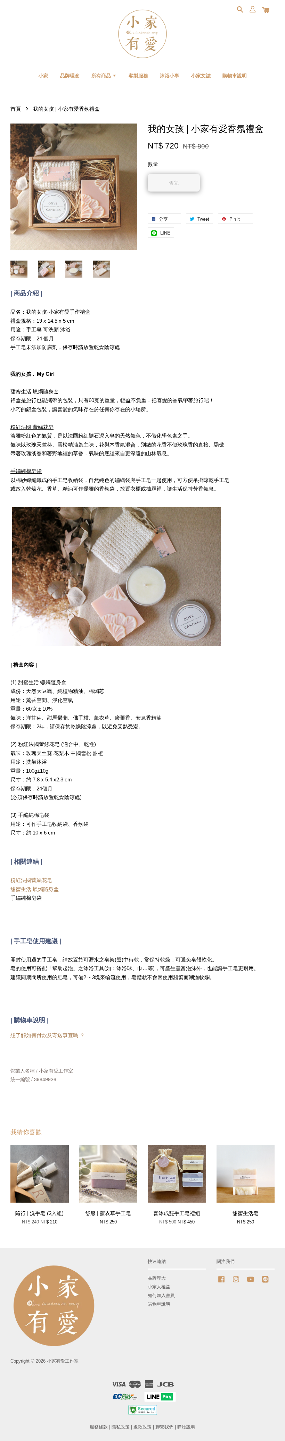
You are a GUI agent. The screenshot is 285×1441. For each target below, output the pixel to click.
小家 (43, 75)
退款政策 (142, 1427)
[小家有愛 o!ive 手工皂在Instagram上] (236, 1282)
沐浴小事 (169, 75)
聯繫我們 (164, 1427)
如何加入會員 (161, 1295)
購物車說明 (234, 75)
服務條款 (99, 1427)
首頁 (15, 109)
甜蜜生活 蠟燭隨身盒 (34, 889)
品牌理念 (70, 75)
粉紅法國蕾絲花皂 (31, 880)
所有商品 (101, 75)
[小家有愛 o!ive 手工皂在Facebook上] (221, 1282)
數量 (153, 164)
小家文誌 (201, 75)
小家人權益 (159, 1286)
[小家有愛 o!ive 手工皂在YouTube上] (250, 1282)
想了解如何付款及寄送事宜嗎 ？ (47, 1035)
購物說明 (186, 1427)
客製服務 (138, 75)
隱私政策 (121, 1427)
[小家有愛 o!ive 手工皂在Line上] (265, 1282)
